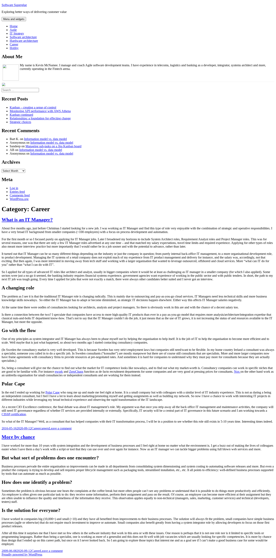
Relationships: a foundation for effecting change (40, 118)
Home (14, 26)
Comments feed (20, 195)
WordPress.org (19, 199)
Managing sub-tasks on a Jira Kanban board (53, 146)
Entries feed (17, 191)
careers (44, 428)
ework (59, 371)
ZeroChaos (76, 371)
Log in (14, 188)
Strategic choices (20, 122)
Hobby (14, 48)
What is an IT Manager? (27, 219)
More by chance (18, 437)
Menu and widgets (13, 19)
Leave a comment (60, 428)
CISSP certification (14, 414)
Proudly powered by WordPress (22, 554)
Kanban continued (21, 114)
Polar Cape (52, 392)
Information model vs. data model (45, 139)
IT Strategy (17, 33)
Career (14, 44)
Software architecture (23, 37)
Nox (237, 371)
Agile (13, 30)
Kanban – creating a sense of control (33, 107)
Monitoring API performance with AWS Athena (40, 111)
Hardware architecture (24, 40)
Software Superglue (14, 5)
